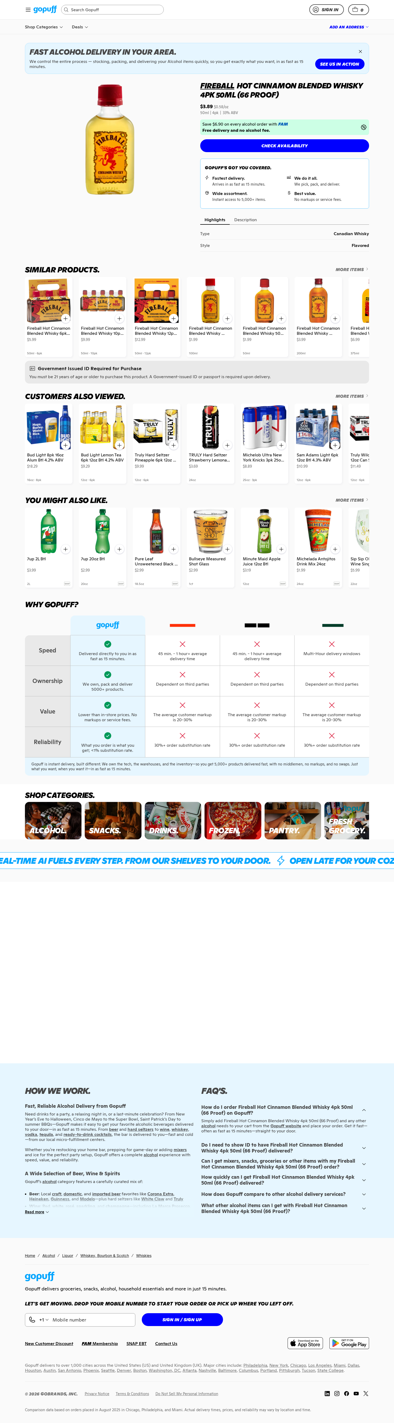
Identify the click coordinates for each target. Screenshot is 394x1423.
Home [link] (30, 1255)
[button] (358, 9)
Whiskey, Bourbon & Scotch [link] (104, 1255)
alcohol (208, 1126)
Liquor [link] (67, 1255)
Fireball (217, 86)
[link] (45, 10)
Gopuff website (285, 1126)
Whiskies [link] (143, 1255)
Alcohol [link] (48, 1255)
